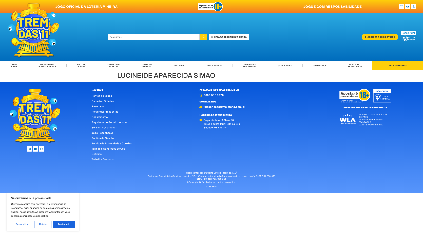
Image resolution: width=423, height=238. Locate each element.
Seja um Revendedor (104, 127)
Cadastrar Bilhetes (103, 101)
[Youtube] (407, 6)
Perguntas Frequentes (105, 111)
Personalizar (22, 224)
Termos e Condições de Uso (108, 148)
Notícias (97, 154)
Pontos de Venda (102, 96)
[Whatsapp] (413, 6)
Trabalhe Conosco (103, 159)
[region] (43, 212)
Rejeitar (43, 224)
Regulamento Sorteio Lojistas (109, 122)
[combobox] (154, 37)
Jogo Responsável (103, 133)
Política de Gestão (103, 138)
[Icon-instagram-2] (401, 6)
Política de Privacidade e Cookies (112, 143)
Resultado (98, 106)
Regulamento (100, 117)
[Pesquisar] (203, 37)
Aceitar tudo (64, 224)
